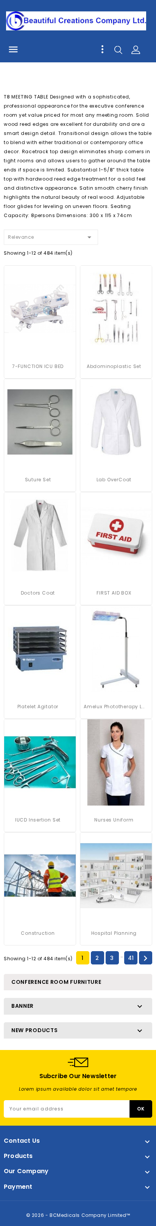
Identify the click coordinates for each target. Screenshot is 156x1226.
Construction (38, 933)
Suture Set (38, 479)
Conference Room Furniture (56, 982)
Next (145, 958)
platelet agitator (38, 706)
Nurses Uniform (113, 820)
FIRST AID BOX (114, 593)
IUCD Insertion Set (38, 820)
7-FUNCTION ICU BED (38, 366)
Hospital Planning (114, 933)
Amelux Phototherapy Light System (114, 706)
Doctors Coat (38, 593)
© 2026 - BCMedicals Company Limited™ (78, 1215)
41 (131, 958)
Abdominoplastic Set (114, 366)
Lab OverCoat (114, 479)
